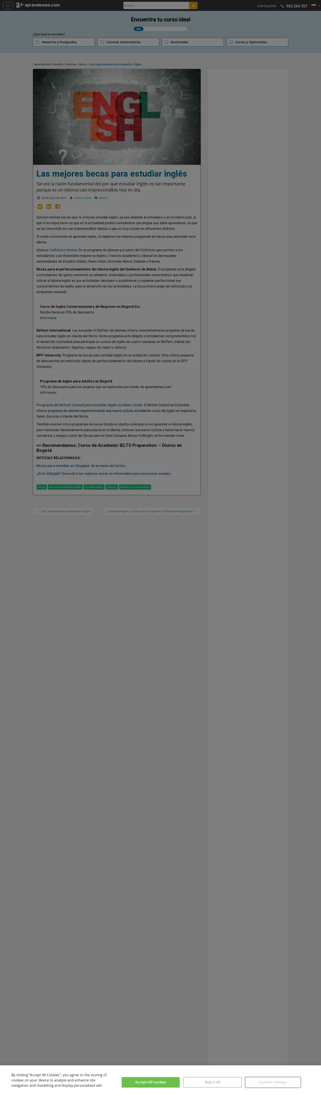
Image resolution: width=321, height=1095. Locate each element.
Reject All (212, 1082)
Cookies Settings (273, 1082)
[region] (160, 1080)
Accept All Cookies (150, 1082)
